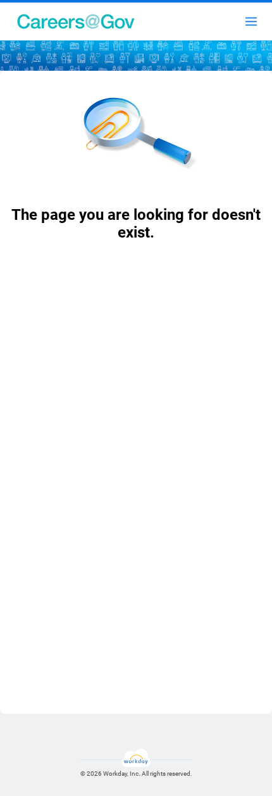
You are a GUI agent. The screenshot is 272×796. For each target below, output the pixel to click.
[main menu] (251, 21)
